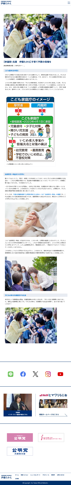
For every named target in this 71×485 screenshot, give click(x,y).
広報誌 (17, 478)
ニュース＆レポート (35, 475)
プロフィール (45, 475)
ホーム (17, 475)
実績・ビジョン (24, 475)
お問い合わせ (60, 475)
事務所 (53, 475)
